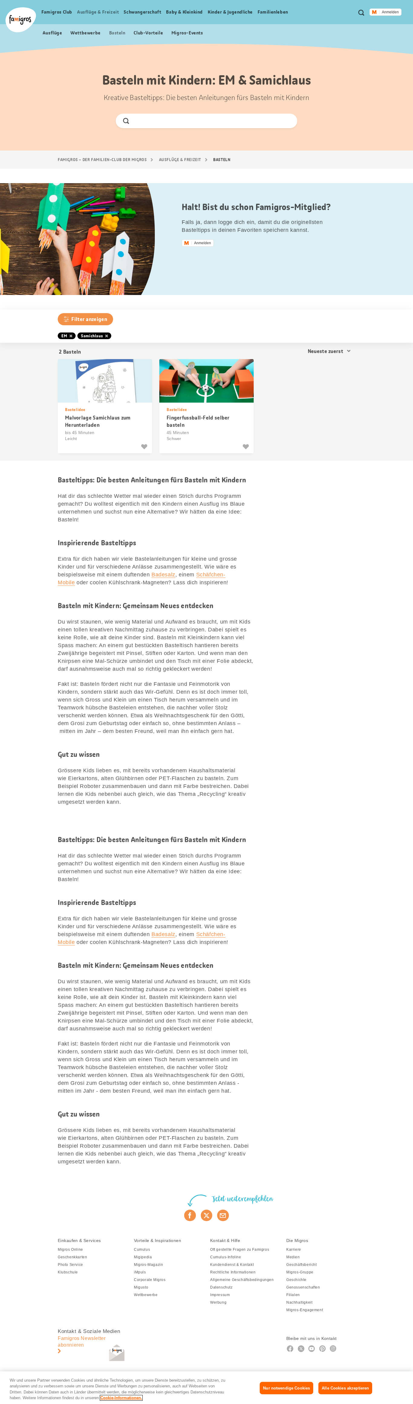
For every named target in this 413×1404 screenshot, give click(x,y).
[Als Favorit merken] (145, 446)
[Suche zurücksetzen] (287, 121)
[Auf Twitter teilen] (207, 1215)
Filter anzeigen (89, 319)
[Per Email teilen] (223, 1215)
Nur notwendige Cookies (286, 1388)
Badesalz (163, 575)
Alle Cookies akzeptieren (345, 1388)
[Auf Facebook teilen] (190, 1215)
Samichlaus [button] (92, 336)
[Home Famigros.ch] (20, 19)
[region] (206, 1387)
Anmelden (390, 12)
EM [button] (64, 336)
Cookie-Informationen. (121, 1398)
